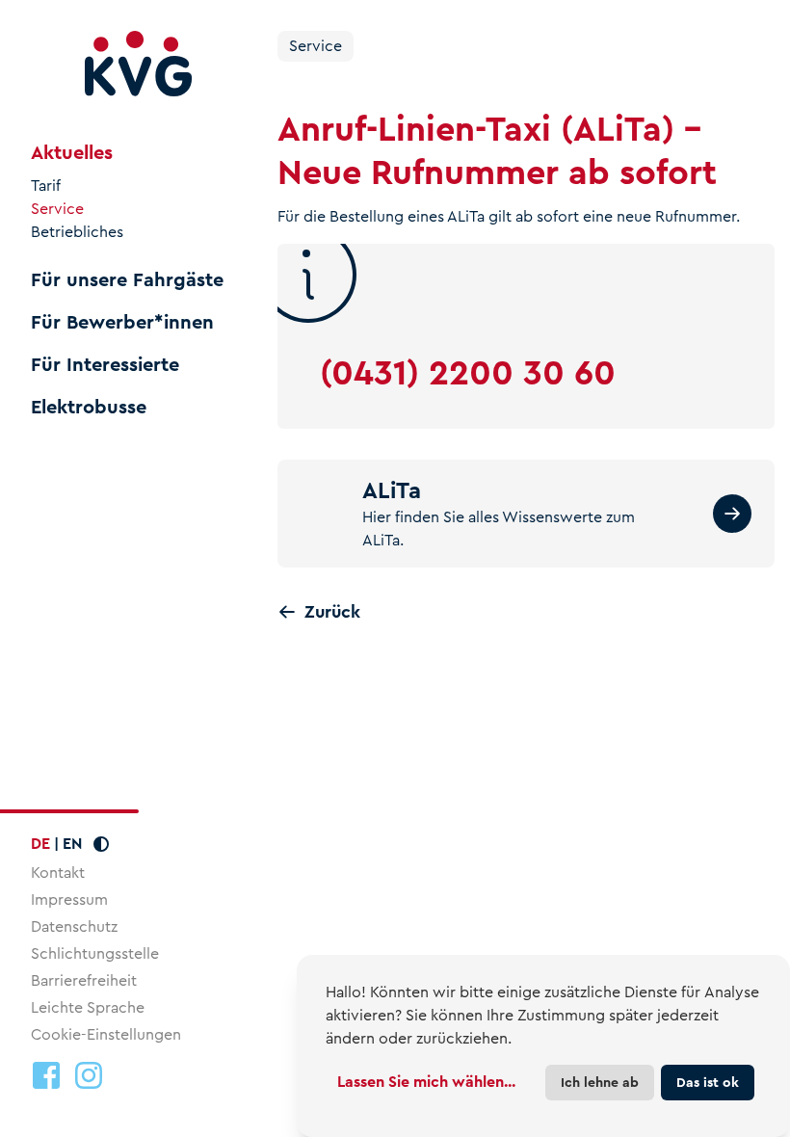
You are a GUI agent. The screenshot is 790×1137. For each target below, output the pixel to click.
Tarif (46, 186)
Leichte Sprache (88, 1007)
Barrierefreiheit (84, 980)
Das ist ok (707, 1082)
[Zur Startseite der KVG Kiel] (139, 64)
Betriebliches (77, 232)
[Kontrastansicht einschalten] (101, 844)
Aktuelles (72, 153)
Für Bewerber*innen (122, 322)
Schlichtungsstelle (95, 953)
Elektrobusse (88, 407)
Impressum (69, 899)
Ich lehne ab (600, 1082)
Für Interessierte (105, 365)
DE (40, 844)
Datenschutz (74, 926)
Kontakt (58, 872)
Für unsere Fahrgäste (127, 280)
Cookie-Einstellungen (106, 1034)
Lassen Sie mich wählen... (426, 1082)
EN (72, 844)
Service (57, 209)
